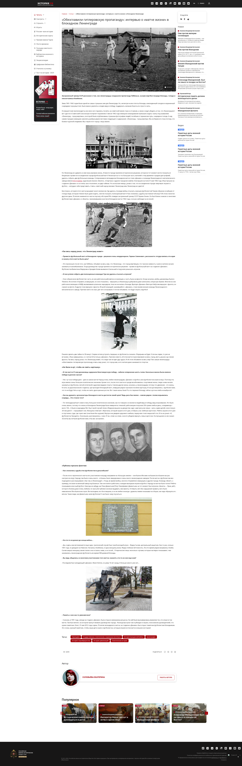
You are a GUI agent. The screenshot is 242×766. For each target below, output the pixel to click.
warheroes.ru (214, 757)
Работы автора (166, 677)
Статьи (71, 14)
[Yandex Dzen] (184, 3)
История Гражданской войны (133, 637)
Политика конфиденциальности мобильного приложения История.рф (206, 755)
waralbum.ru (223, 757)
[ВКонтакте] (161, 3)
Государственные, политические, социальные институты (102, 637)
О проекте (223, 760)
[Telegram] (157, 3)
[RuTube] (170, 3)
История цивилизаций (101, 641)
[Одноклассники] (179, 3)
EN (194, 3)
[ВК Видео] (166, 3)
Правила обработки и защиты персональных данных (211, 753)
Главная (64, 14)
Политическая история (119, 641)
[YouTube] (175, 3)
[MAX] (152, 3)
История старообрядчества (81, 641)
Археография (151, 637)
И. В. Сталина (77, 181)
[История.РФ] (45, 4)
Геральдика (76, 637)
